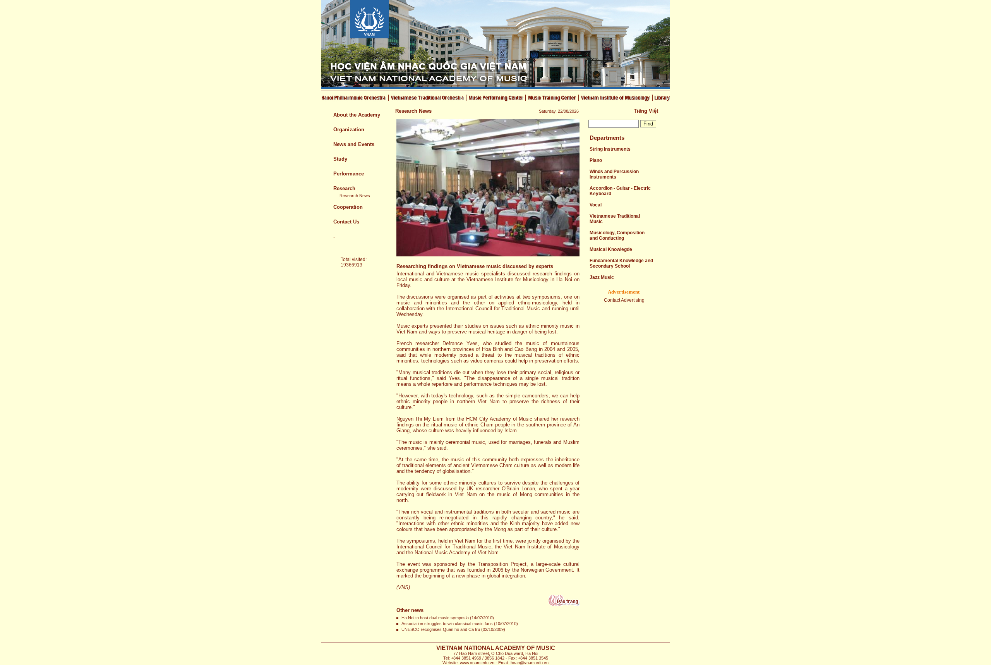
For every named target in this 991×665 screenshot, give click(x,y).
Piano (596, 160)
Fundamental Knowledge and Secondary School (621, 263)
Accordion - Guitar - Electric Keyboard (620, 191)
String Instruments (610, 149)
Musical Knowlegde (611, 249)
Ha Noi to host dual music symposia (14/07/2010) (447, 617)
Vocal (596, 205)
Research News (354, 195)
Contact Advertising (624, 300)
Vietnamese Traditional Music (615, 218)
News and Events (353, 144)
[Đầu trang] (564, 604)
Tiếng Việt (646, 111)
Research (344, 188)
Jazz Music (602, 277)
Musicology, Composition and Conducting (617, 235)
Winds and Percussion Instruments (614, 174)
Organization (348, 129)
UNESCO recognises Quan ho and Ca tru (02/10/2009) (453, 629)
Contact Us (346, 222)
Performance (348, 174)
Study (340, 159)
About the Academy (356, 115)
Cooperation (348, 207)
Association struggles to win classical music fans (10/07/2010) (459, 623)
